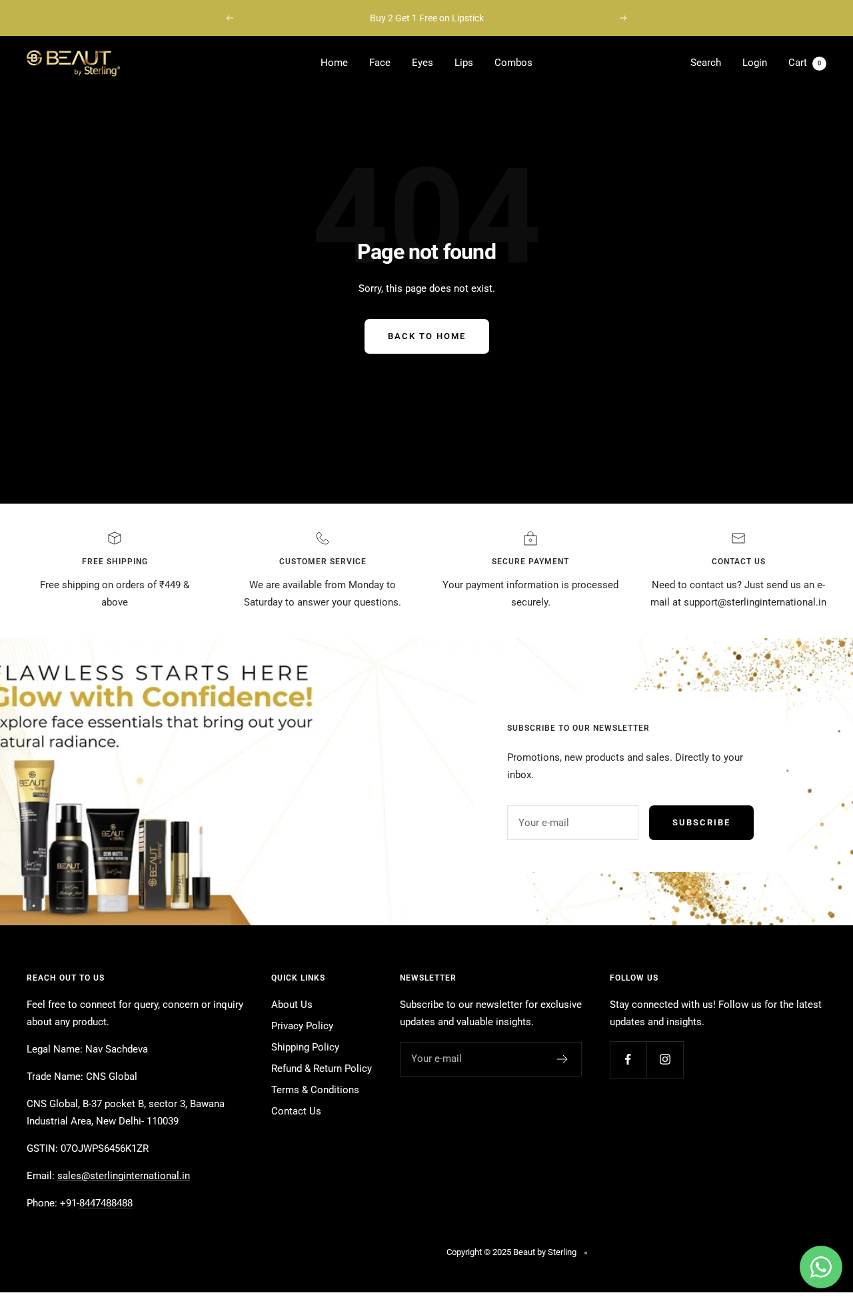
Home (334, 63)
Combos (513, 63)
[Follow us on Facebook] (628, 1059)
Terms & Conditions (315, 1090)
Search (705, 63)
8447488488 (106, 1203)
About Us (292, 1005)
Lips (463, 63)
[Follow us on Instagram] (664, 1059)
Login (754, 63)
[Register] (562, 1059)
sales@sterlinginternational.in (123, 1176)
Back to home (427, 336)
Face (380, 63)
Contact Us (296, 1111)
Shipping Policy (305, 1047)
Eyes (422, 63)
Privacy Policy (302, 1026)
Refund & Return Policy (321, 1069)
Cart (804, 63)
